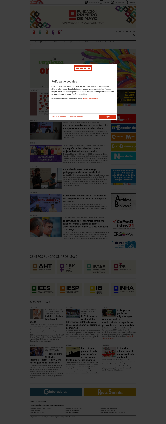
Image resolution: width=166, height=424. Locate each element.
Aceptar (107, 117)
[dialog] (83, 92)
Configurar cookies (76, 117)
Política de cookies (90, 99)
